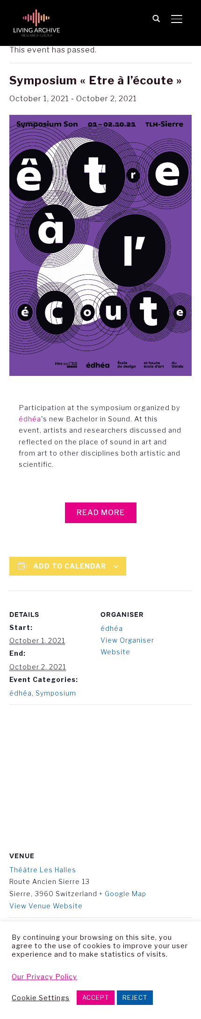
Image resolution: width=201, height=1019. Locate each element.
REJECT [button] (134, 997)
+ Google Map (122, 894)
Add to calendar (69, 566)
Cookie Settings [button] (41, 998)
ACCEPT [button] (95, 997)
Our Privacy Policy (44, 977)
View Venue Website (46, 906)
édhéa (30, 419)
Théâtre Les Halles (42, 870)
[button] (100, 512)
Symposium (56, 693)
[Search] (156, 17)
